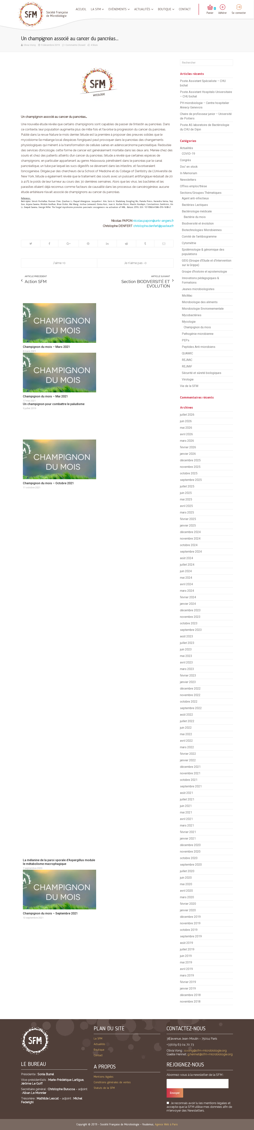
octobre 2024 (188, 545)
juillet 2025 (187, 486)
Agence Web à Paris (166, 1124)
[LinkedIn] (107, 243)
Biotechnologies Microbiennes (202, 230)
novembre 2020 (190, 851)
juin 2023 (186, 649)
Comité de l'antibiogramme (199, 236)
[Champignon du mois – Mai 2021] (59, 372)
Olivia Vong (30, 45)
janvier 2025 (188, 525)
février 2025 (188, 519)
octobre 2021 (188, 780)
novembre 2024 (190, 538)
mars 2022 (187, 747)
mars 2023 (187, 669)
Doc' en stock (189, 166)
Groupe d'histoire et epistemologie (204, 271)
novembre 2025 (190, 467)
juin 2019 (186, 956)
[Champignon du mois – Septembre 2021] (59, 889)
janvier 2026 (188, 454)
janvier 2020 (188, 910)
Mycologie (189, 321)
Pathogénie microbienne (197, 334)
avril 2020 (186, 890)
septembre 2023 (191, 630)
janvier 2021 (188, 838)
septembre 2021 (191, 786)
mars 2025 (187, 512)
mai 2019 (186, 962)
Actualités (142, 9)
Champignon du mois (197, 327)
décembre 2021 (190, 767)
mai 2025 (186, 499)
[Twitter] (30, 243)
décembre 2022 (190, 688)
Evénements (117, 9)
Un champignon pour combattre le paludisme (53, 404)
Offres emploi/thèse (193, 186)
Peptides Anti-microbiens (198, 347)
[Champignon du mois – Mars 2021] (59, 323)
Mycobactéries (191, 315)
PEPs (185, 340)
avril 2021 (186, 819)
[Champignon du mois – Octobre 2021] (59, 459)
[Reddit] (126, 243)
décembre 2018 (190, 995)
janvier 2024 (188, 604)
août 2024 (186, 558)
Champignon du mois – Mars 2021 (46, 347)
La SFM (96, 9)
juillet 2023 (187, 643)
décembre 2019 (190, 917)
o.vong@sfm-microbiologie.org (205, 1050)
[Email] (163, 243)
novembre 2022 (190, 695)
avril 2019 (186, 969)
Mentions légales (103, 1076)
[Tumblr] (145, 243)
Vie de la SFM (189, 386)
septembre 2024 (191, 551)
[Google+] (68, 243)
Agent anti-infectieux (195, 198)
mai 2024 (186, 577)
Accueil (81, 9)
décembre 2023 (190, 610)
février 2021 (188, 832)
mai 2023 (186, 656)
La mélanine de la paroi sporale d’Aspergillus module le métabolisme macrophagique (59, 862)
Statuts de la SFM (104, 1088)
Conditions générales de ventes (112, 1082)
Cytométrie (189, 243)
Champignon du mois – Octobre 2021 (48, 483)
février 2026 (188, 447)
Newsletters (188, 179)
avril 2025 (186, 506)
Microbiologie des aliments (200, 302)
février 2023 (188, 675)
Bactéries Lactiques (195, 205)
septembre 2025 (191, 480)
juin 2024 (186, 571)
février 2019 (188, 982)
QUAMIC (187, 353)
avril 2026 (186, 434)
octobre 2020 (188, 858)
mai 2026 (186, 427)
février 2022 (188, 754)
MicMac (187, 295)
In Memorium (188, 173)
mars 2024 (187, 590)
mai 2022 (186, 734)
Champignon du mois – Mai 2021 (45, 396)
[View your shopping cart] (210, 7)
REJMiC (187, 360)
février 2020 (188, 903)
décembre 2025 (190, 460)
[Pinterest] (88, 243)
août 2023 (186, 636)
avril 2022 (186, 740)
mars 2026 (187, 440)
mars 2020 (187, 897)
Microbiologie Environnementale (203, 308)
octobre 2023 (188, 623)
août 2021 (186, 793)
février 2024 (188, 597)
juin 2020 (186, 877)
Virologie (188, 379)
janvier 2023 (188, 682)
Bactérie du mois (195, 217)
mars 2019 (187, 975)
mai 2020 (186, 884)
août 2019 (186, 943)
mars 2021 (187, 825)
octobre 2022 (188, 701)
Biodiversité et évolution (198, 223)
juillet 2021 (187, 799)
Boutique (164, 9)
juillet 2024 (187, 564)
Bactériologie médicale (197, 211)
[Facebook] (49, 243)
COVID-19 (188, 153)
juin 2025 (186, 493)
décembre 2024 (190, 532)
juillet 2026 (187, 414)
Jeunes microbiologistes (198, 289)
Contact (185, 9)
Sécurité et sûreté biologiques (201, 373)
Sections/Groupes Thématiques (200, 193)
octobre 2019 (188, 930)
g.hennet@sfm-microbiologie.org (210, 1054)
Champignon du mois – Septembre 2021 (50, 913)
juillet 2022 (187, 721)
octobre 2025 (188, 473)
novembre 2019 (190, 923)
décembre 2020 (190, 845)
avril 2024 (186, 584)
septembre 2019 (191, 936)
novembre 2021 (190, 773)
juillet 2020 (187, 871)
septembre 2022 (191, 708)
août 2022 (186, 714)
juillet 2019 (187, 949)
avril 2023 (186, 662)
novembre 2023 (190, 617)
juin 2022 (186, 727)
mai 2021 (186, 812)
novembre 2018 (190, 1001)
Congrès (185, 160)
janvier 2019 (188, 988)
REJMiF (187, 366)
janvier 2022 (188, 760)
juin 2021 (186, 806)
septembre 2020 (191, 864)
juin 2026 (186, 421)
